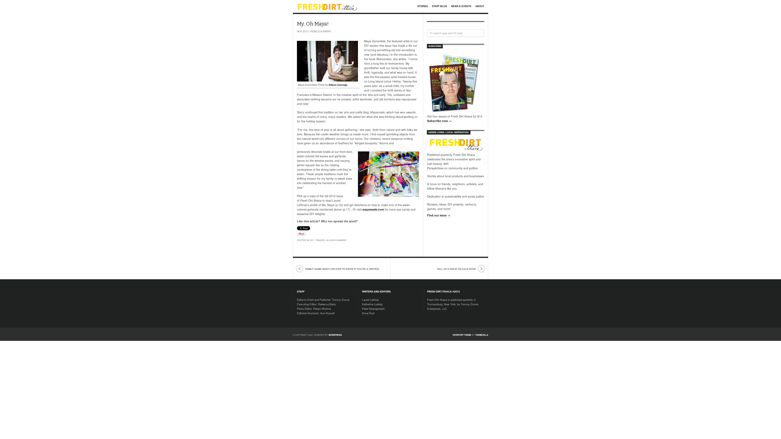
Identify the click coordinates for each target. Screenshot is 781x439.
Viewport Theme (462, 335)
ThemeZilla (481, 335)
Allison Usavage (337, 85)
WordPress (335, 335)
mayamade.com (373, 209)
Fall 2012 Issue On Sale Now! (456, 269)
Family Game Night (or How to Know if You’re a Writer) (342, 269)
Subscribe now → (439, 121)
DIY (312, 240)
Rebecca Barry (320, 31)
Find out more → (438, 215)
